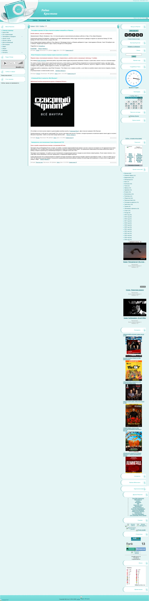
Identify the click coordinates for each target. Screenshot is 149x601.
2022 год (126, 231)
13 (133, 103)
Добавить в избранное (134, 46)
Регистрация (42, 20)
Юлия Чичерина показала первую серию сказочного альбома (49, 54)
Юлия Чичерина (41, 60)
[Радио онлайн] (141, 530)
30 (141, 108)
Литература (127, 179)
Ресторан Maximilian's (138, 514)
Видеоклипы (127, 177)
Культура (126, 183)
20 (133, 106)
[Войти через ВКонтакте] (126, 35)
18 (128, 106)
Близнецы (130, 157)
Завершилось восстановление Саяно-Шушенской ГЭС (47, 142)
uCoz (78, 599)
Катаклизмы (127, 194)
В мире (126, 192)
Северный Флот (74, 131)
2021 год (126, 229)
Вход (48, 20)
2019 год (126, 225)
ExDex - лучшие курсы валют (134, 138)
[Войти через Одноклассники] (141, 35)
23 (141, 106)
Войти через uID (134, 30)
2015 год (126, 216)
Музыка (38, 73)
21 (136, 106)
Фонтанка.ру (138, 506)
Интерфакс (138, 502)
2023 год (126, 233)
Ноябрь (42, 26)
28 (136, 108)
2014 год (126, 214)
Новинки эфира (128, 175)
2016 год (126, 218)
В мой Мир (34, 48)
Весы (139, 154)
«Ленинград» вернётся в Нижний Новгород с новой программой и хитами (132, 454)
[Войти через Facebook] (130, 35)
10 (126, 103)
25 (128, 108)
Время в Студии (134, 87)
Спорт (126, 210)
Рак (130, 158)
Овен (130, 154)
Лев (130, 160)
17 (126, 106)
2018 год (126, 223)
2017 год (126, 221)
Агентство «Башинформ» (138, 508)
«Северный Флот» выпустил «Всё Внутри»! (44, 78)
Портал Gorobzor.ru (138, 507)
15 (138, 103)
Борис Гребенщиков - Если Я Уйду (135, 318)
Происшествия (39, 162)
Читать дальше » (43, 48)
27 (133, 108)
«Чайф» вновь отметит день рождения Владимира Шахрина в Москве (132, 429)
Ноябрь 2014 (133, 96)
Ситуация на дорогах (130, 202)
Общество (127, 198)
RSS (147, 18)
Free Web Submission (138, 498)
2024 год (126, 235)
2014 (37, 26)
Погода (126, 212)
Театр (126, 185)
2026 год (126, 239)
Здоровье (127, 190)
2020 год (126, 227)
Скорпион (139, 155)
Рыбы (139, 161)
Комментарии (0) (69, 50)
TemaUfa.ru (42, 46)
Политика (127, 196)
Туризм (37, 50)
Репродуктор (138, 512)
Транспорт (127, 204)
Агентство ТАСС (138, 505)
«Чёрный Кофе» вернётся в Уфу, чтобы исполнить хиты (132, 382)
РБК (138, 503)
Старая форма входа (134, 39)
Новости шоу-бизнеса (138, 511)
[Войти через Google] (137, 35)
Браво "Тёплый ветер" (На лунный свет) (134, 262)
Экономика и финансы (130, 208)
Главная (35, 20)
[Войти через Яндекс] (133, 35)
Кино (125, 181)
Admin (54, 50)
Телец (130, 155)
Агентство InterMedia (138, 510)
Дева (130, 161)
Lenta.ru (138, 501)
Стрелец (139, 157)
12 (131, 103)
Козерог (139, 158)
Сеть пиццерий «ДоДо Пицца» (138, 515)
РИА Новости (138, 499)
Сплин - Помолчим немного (135, 290)
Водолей (139, 160)
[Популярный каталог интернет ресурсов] (141, 550)
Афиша (126, 187)
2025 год (126, 237)
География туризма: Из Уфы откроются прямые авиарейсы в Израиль (52, 30)
